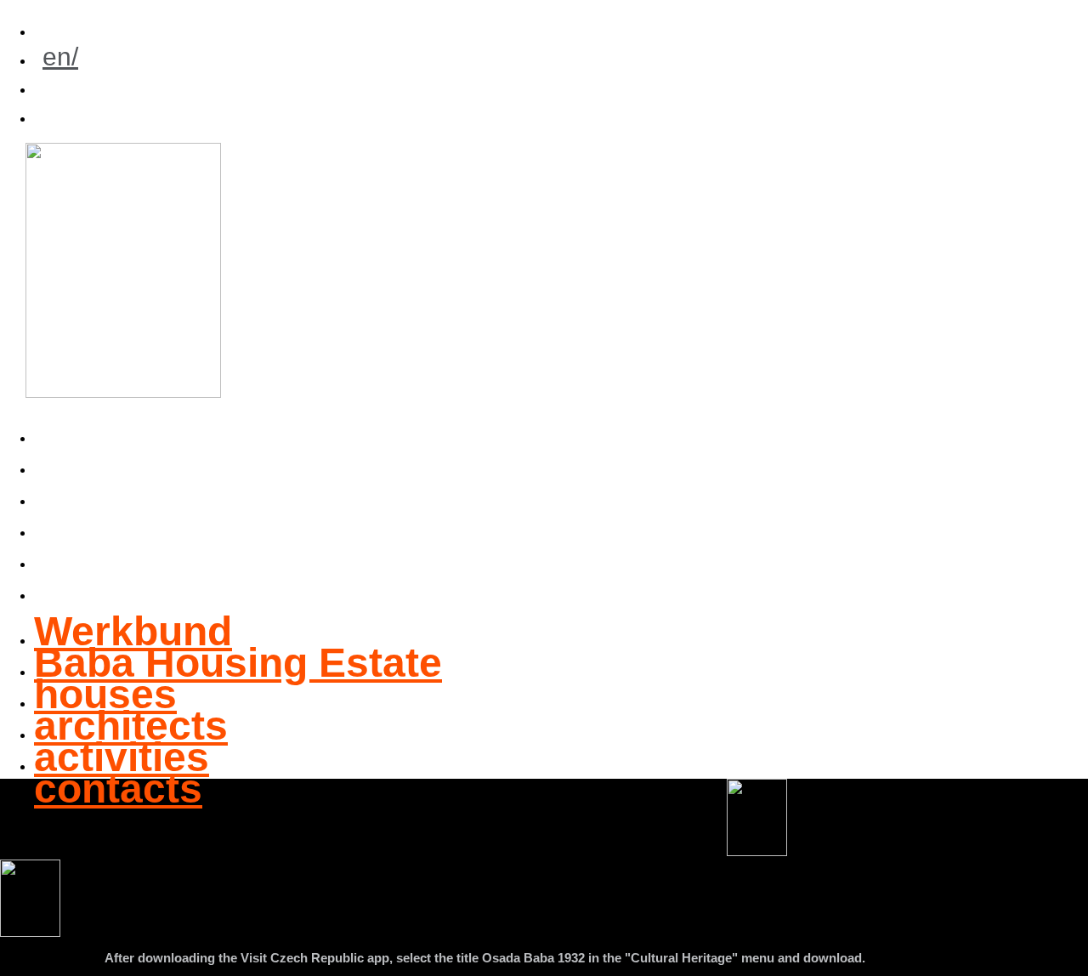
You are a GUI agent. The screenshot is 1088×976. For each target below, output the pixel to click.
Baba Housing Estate (247, 460)
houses (114, 491)
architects (140, 523)
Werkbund (142, 428)
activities (130, 554)
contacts (127, 586)
